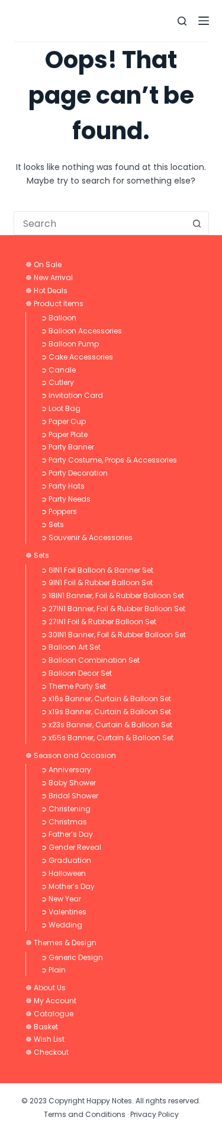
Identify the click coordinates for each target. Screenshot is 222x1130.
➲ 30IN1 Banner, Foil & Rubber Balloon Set (113, 635)
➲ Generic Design (72, 957)
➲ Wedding (61, 925)
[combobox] (100, 223)
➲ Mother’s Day (68, 886)
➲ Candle (58, 370)
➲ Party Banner (67, 447)
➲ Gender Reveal (71, 847)
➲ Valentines (63, 912)
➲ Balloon (58, 318)
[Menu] (203, 20)
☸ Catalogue (49, 1014)
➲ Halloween (63, 873)
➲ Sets (52, 524)
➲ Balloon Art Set (71, 647)
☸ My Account (50, 1001)
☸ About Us (45, 988)
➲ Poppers (59, 511)
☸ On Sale (43, 264)
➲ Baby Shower (68, 783)
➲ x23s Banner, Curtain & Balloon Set (106, 725)
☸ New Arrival (49, 277)
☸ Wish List (45, 1039)
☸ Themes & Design (60, 943)
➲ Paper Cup (63, 421)
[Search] (182, 21)
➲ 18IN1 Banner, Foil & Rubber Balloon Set (112, 595)
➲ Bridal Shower (69, 796)
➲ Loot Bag (61, 408)
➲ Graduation (66, 860)
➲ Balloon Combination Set (90, 660)
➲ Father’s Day (67, 834)
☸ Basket (41, 1027)
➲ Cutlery (57, 382)
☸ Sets (37, 555)
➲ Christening (66, 809)
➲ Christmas (64, 822)
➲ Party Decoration (74, 473)
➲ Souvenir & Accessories (87, 537)
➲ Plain (53, 970)
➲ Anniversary (66, 770)
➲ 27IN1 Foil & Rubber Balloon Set (98, 622)
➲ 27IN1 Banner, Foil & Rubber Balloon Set (113, 608)
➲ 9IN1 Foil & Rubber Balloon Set (97, 582)
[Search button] (197, 223)
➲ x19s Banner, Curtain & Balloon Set (106, 712)
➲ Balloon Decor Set (76, 673)
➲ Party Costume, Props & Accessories (109, 460)
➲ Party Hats (63, 486)
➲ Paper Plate (64, 434)
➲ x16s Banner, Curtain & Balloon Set (106, 699)
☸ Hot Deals (46, 290)
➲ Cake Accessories (77, 357)
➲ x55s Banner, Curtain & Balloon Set (107, 738)
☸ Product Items (54, 303)
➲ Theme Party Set (73, 686)
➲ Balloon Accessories (81, 331)
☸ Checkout (47, 1052)
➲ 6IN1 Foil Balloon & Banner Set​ (97, 570)
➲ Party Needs (66, 499)
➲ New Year (61, 899)
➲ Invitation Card (72, 395)
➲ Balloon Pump (70, 344)
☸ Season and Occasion (70, 755)
